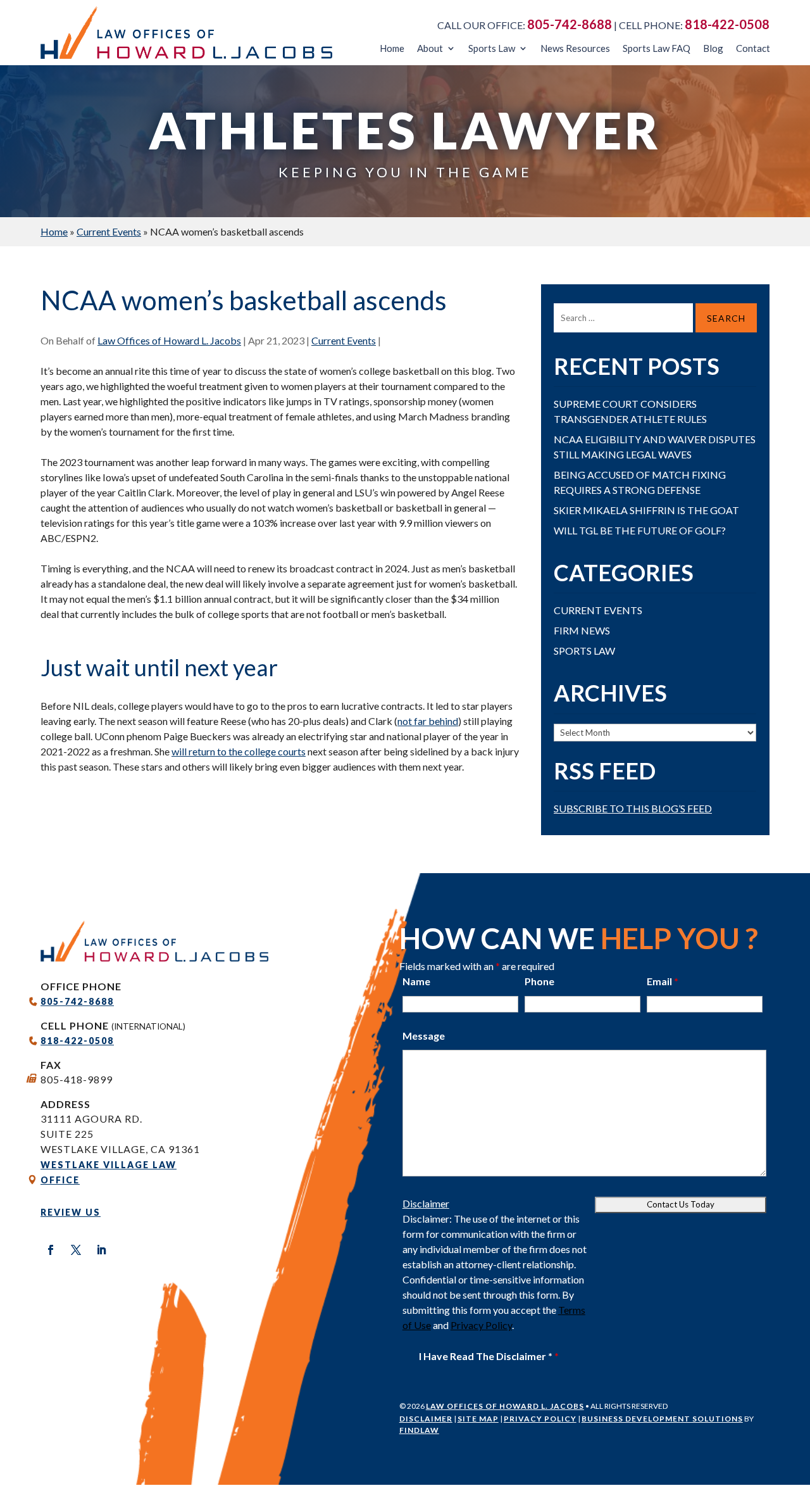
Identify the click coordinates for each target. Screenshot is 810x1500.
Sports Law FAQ (656, 48)
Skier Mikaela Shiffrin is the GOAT (646, 510)
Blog (713, 48)
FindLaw (419, 1430)
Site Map (478, 1418)
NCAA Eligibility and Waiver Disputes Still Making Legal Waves (655, 446)
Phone (539, 981)
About (430, 48)
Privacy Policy (481, 1325)
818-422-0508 (727, 24)
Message (423, 1036)
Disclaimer (425, 1203)
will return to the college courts (238, 751)
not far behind (427, 721)
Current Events (343, 340)
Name (416, 981)
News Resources (575, 48)
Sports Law (491, 48)
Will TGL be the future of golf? (640, 530)
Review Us (70, 1212)
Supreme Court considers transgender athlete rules (630, 411)
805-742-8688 (569, 24)
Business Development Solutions (662, 1418)
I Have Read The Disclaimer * (489, 1356)
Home (392, 48)
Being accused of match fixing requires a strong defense (640, 482)
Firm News (582, 630)
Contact (753, 48)
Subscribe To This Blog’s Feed (633, 808)
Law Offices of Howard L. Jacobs (169, 340)
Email (662, 981)
